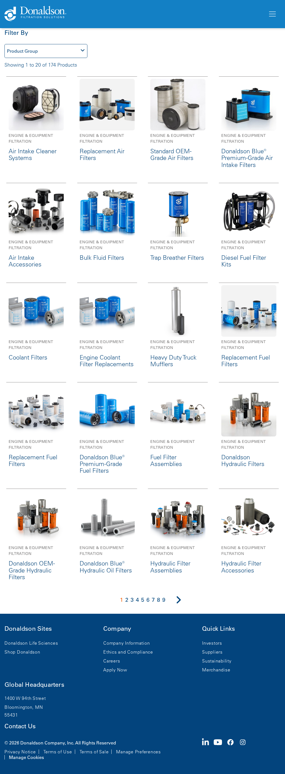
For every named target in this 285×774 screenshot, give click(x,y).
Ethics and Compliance (128, 652)
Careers (111, 661)
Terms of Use (57, 751)
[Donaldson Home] (133, 14)
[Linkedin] (207, 749)
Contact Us (20, 726)
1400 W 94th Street (25, 698)
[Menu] (272, 14)
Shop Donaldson (22, 652)
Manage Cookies (26, 757)
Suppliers (212, 652)
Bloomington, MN (23, 707)
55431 (11, 715)
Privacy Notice (20, 751)
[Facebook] (233, 749)
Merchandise (216, 670)
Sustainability (217, 661)
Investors (212, 643)
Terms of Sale (94, 751)
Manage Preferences (138, 751)
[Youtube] (220, 749)
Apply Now (115, 670)
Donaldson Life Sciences (31, 643)
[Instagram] (245, 749)
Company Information (126, 643)
